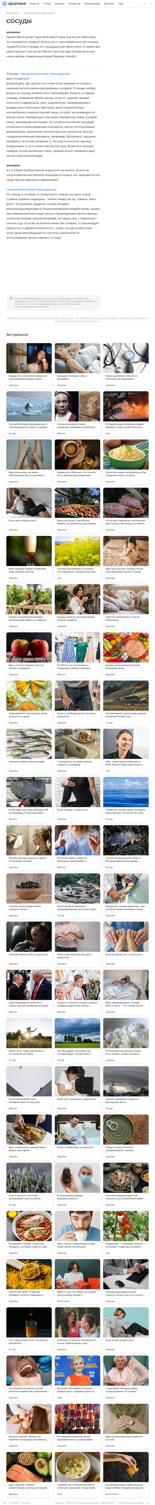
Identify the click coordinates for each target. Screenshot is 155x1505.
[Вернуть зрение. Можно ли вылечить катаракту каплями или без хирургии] (29, 1426)
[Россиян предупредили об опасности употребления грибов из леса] (126, 1185)
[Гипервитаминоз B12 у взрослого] (29, 944)
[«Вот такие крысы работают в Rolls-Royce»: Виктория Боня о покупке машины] (126, 751)
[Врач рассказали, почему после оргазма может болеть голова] (126, 558)
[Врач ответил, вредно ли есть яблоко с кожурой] (29, 655)
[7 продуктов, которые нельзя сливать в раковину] (77, 751)
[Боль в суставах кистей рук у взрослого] (77, 944)
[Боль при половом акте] (29, 510)
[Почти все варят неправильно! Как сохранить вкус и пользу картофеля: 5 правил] (126, 462)
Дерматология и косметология (39, 13)
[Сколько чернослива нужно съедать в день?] (29, 896)
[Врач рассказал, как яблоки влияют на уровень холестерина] (77, 510)
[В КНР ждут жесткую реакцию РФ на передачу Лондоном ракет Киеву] (29, 799)
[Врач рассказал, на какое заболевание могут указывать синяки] (29, 462)
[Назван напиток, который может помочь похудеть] (77, 606)
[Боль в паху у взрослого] (126, 1330)
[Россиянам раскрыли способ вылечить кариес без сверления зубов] (29, 1378)
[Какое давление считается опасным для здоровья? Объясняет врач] (126, 365)
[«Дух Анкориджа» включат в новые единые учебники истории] (29, 992)
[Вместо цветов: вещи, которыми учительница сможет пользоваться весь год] (77, 1281)
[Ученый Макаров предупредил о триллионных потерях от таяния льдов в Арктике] (29, 413)
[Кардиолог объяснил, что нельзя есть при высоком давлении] (77, 462)
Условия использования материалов (82, 1503)
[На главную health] (16, 3)
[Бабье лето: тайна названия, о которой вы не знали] (29, 1040)
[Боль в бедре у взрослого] (77, 799)
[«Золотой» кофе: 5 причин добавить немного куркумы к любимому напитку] (29, 1281)
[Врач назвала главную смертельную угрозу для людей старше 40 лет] (29, 1474)
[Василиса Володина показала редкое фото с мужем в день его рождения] (77, 1378)
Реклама (26, 1503)
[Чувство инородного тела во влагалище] (126, 606)
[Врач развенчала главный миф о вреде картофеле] (29, 1137)
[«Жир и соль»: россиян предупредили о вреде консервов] (126, 1137)
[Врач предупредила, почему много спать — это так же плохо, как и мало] (126, 992)
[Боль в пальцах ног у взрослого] (126, 944)
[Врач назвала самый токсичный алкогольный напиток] (29, 558)
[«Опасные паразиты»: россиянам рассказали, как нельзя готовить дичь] (126, 510)
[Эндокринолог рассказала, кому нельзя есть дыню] (29, 703)
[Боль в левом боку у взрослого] (77, 1137)
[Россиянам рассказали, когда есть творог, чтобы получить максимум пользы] (126, 1040)
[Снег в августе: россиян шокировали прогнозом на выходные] (29, 1185)
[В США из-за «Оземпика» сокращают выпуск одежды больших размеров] (77, 655)
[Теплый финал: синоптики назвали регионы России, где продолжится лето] (126, 703)
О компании (14, 1503)
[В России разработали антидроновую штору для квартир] (29, 1088)
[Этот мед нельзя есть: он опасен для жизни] (29, 1330)
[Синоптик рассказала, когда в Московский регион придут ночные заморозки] (126, 847)
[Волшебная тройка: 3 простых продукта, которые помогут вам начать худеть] (29, 1233)
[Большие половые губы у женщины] (77, 365)
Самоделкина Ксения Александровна (45, 73)
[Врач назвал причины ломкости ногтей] (126, 1426)
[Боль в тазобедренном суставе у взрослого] (77, 703)
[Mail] (4, 3)
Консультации (13, 13)
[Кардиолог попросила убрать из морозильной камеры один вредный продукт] (29, 365)
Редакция (59, 1503)
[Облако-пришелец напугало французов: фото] (126, 1088)
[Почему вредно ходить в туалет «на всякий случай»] (29, 847)
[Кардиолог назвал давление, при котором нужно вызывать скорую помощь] (126, 896)
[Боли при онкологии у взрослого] (77, 1088)
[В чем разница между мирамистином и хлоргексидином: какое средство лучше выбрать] (77, 1185)
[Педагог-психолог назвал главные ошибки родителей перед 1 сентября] (77, 992)
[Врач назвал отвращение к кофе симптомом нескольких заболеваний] (77, 1233)
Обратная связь (108, 1503)
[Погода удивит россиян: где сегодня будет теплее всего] (77, 1040)
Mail (5, 1503)
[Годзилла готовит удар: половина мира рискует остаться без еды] (126, 799)
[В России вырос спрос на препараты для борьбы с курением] (77, 847)
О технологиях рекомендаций (130, 1503)
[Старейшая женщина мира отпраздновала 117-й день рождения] (126, 1378)
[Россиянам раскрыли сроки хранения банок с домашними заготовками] (77, 1426)
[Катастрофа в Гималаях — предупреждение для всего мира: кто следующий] (77, 896)
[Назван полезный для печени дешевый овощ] (126, 655)
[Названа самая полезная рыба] (29, 751)
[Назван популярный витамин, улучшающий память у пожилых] (29, 606)
